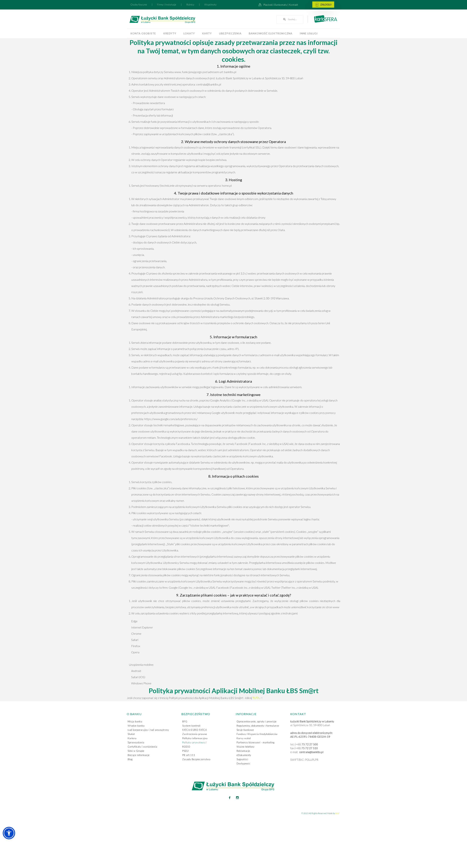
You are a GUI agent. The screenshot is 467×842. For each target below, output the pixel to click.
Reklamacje (243, 750)
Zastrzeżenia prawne (194, 734)
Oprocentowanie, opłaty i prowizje (257, 721)
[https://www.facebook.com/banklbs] (229, 797)
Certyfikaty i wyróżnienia (142, 746)
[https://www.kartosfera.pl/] (323, 20)
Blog (130, 759)
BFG (184, 721)
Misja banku (135, 721)
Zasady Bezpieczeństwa (196, 759)
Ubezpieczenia (230, 33)
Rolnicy (190, 4)
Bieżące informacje (139, 755)
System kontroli (191, 725)
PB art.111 (188, 755)
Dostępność (243, 763)
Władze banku (136, 725)
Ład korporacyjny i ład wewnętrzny (148, 729)
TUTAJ (256, 698)
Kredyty (169, 33)
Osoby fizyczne (138, 4)
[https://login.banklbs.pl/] (323, 4)
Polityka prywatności (194, 742)
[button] (9, 833)
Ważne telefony (245, 746)
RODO (186, 746)
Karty (207, 33)
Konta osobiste (143, 33)
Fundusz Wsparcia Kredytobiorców (257, 734)
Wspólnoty (210, 4)
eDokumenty (244, 755)
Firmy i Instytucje (166, 4)
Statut (131, 734)
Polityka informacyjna (195, 738)
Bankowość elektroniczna (270, 33)
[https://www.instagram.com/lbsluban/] (237, 797)
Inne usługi (309, 33)
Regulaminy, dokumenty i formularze (258, 725)
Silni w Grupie (136, 750)
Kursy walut (244, 738)
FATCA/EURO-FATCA (194, 729)
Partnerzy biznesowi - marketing (256, 742)
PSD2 (185, 750)
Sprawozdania (136, 742)
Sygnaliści (242, 759)
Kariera (132, 738)
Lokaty (189, 33)
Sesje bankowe (245, 729)
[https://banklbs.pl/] (170, 20)
